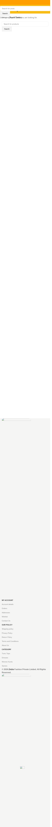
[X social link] (22, 2)
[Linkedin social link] (28, 2)
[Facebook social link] (19, 2)
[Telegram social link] (31, 2)
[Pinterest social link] (25, 2)
